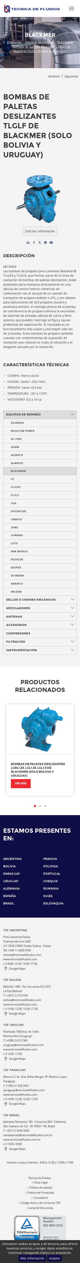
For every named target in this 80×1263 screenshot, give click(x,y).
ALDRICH (17, 455)
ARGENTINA (12, 859)
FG (13, 479)
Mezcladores (18, 608)
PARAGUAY (11, 874)
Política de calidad (40, 1187)
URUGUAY (11, 881)
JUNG (14, 527)
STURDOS (17, 422)
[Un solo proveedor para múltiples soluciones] (32, 8)
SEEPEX (16, 567)
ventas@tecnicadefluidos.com (22, 955)
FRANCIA (50, 859)
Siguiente (71, 76)
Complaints (40, 1198)
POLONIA (50, 866)
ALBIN (15, 447)
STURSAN (17, 575)
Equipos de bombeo (40, 42)
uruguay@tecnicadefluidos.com (23, 1045)
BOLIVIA (9, 866)
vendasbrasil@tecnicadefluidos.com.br (27, 1135)
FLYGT (15, 495)
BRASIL (8, 903)
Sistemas (14, 616)
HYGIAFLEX (18, 511)
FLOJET (16, 487)
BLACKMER (65, 42)
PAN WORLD (19, 551)
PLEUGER (17, 559)
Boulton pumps (23, 430)
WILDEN (16, 591)
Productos (14, 42)
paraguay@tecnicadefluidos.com (24, 1090)
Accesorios (16, 625)
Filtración (15, 641)
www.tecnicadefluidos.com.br (22, 1139)
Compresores (18, 633)
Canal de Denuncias (40, 1208)
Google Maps (17, 968)
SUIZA (47, 896)
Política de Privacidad (40, 1192)
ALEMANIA (11, 888)
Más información (32, 1258)
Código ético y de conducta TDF (41, 1203)
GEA (13, 503)
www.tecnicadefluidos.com (20, 959)
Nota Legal (41, 1182)
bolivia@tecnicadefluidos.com (22, 1000)
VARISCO (17, 583)
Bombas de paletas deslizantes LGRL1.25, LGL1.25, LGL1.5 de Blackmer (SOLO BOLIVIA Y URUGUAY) (38, 770)
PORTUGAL (51, 874)
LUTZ (14, 543)
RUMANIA (50, 888)
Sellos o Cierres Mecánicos (31, 599)
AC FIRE (16, 438)
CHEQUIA (50, 881)
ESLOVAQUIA (53, 903)
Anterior (54, 76)
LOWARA (17, 535)
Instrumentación (21, 650)
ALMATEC (17, 463)
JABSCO (16, 519)
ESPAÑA (9, 896)
